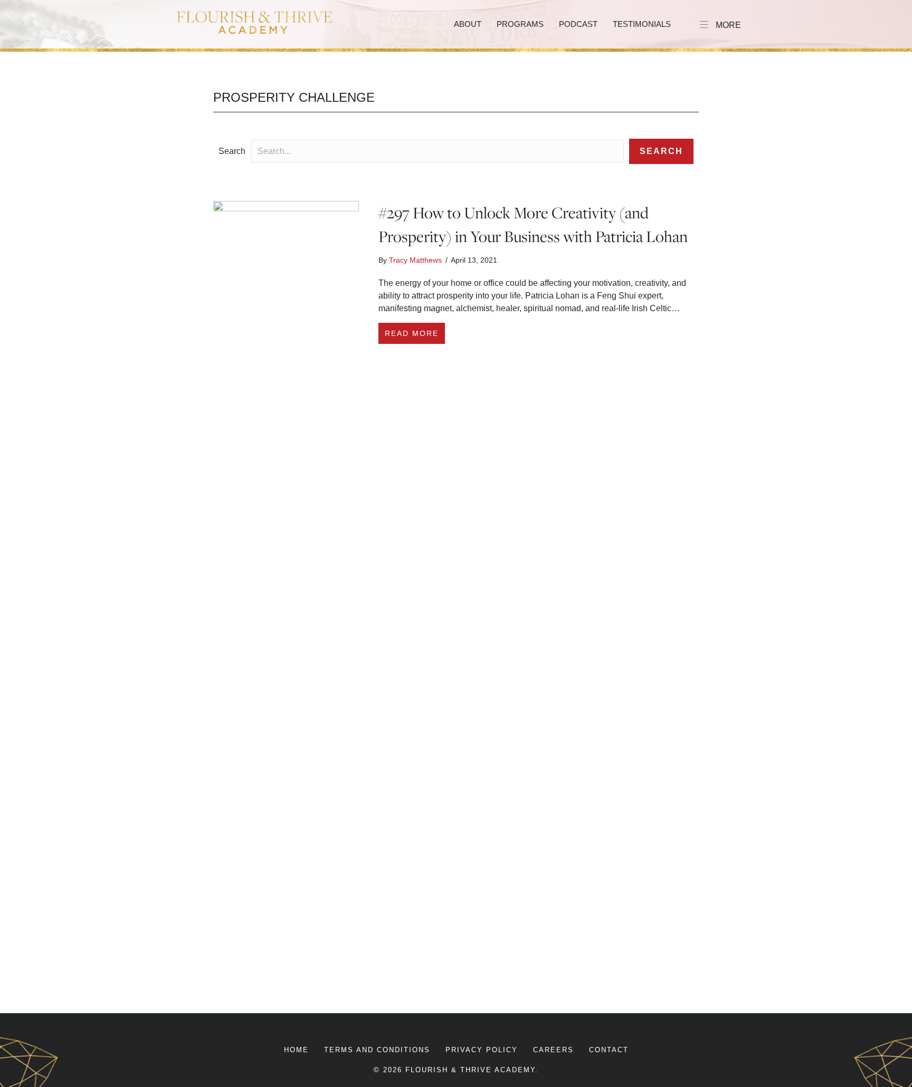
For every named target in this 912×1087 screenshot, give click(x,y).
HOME (296, 1050)
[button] (661, 151)
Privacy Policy (481, 1050)
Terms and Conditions (377, 1050)
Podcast (578, 24)
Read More (415, 333)
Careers (553, 1050)
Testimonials (642, 24)
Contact (609, 1050)
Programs (520, 24)
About (467, 24)
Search (231, 151)
